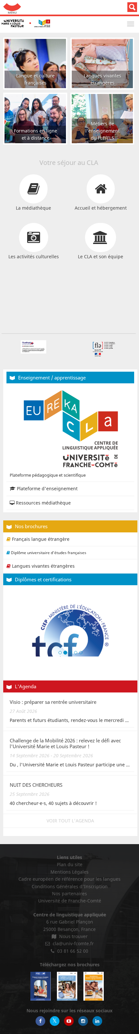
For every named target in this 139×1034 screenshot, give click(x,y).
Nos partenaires (69, 893)
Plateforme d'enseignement (47, 488)
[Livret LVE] (93, 986)
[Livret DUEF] (67, 986)
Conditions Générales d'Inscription (70, 886)
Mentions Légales (69, 872)
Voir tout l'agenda (70, 821)
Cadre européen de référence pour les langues (69, 879)
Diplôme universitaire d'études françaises (48, 552)
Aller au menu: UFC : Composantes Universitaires (12, 7)
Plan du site (69, 864)
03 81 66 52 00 (72, 951)
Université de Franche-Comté (69, 901)
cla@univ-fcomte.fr (72, 943)
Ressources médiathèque (43, 503)
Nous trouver (73, 936)
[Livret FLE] (40, 986)
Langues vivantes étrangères (43, 566)
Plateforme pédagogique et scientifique (48, 475)
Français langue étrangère (40, 539)
